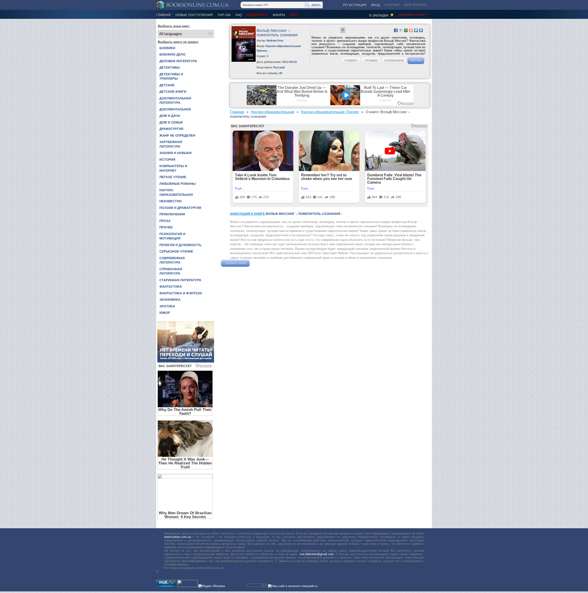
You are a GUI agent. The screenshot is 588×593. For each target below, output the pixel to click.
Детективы (169, 67)
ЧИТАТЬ (415, 60)
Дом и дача (169, 116)
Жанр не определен (177, 135)
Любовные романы (177, 183)
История (167, 159)
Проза (165, 221)
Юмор (164, 313)
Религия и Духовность (180, 245)
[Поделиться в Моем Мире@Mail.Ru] (406, 30)
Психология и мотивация (172, 236)
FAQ (238, 15)
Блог (294, 15)
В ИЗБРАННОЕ (394, 60)
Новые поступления (194, 15)
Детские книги (172, 91)
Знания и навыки (175, 153)
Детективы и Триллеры (171, 76)
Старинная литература (180, 280)
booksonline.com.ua (177, 537)
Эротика (167, 306)
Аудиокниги (257, 15)
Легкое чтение (172, 177)
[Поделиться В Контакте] (421, 30)
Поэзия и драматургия (180, 208)
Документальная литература (175, 100)
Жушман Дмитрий (263, 263)
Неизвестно (170, 201)
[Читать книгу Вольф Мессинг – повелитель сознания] (244, 60)
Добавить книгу (413, 15)
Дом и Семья (171, 122)
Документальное (175, 109)
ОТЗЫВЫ (371, 60)
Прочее (166, 227)
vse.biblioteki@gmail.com (317, 554)
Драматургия (171, 129)
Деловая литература (178, 61)
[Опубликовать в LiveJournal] (401, 30)
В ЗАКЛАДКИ (379, 15)
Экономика (170, 299)
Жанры (279, 15)
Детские (167, 85)
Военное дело (172, 54)
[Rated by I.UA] (187, 586)
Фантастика (170, 286)
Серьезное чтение (176, 251)
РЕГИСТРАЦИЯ (354, 5)
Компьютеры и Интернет (173, 168)
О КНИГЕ (351, 60)
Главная (163, 15)
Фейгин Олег (275, 40)
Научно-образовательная (176, 192)
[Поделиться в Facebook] (396, 30)
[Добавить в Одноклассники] (411, 30)
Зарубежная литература (170, 144)
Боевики (167, 48)
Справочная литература (170, 271)
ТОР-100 (224, 15)
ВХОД (375, 5)
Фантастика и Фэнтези (180, 293)
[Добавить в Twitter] (416, 30)
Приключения (172, 214)
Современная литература (172, 260)
